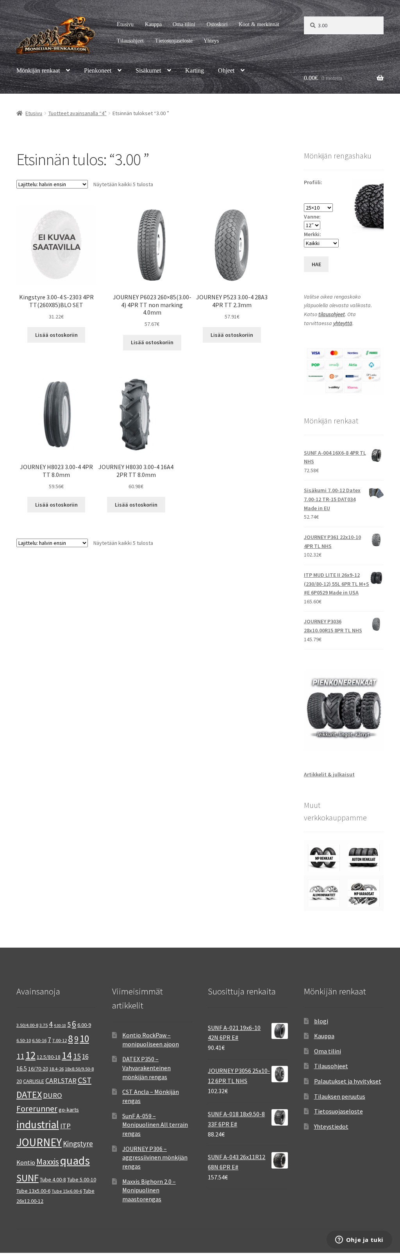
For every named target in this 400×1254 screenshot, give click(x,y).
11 (20, 1056)
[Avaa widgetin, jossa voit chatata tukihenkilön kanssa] (359, 1240)
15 (77, 1056)
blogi (321, 1021)
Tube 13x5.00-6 (33, 1190)
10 (84, 1038)
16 (85, 1056)
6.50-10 (23, 1040)
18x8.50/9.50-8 (79, 1069)
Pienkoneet (97, 70)
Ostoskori (217, 24)
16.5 (21, 1068)
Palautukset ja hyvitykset (347, 1081)
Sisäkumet (148, 70)
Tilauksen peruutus (339, 1096)
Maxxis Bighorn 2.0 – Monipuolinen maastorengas (149, 1190)
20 (19, 1081)
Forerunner (36, 1108)
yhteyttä (342, 323)
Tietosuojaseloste (174, 41)
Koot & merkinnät (259, 24)
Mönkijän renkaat (38, 70)
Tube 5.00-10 (81, 1179)
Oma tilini (184, 24)
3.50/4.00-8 (27, 1025)
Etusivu (125, 24)
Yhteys (211, 41)
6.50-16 (39, 1040)
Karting (194, 70)
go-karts (69, 1109)
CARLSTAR (61, 1080)
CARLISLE (33, 1081)
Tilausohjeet (130, 41)
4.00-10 (60, 1025)
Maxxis (47, 1161)
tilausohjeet (331, 314)
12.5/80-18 (49, 1056)
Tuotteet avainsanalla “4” (77, 113)
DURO (52, 1095)
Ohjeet (226, 70)
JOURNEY (39, 1142)
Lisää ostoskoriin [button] (56, 334)
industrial (37, 1124)
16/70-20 (38, 1068)
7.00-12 (59, 1040)
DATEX (29, 1095)
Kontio (25, 1162)
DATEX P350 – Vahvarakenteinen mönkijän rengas (146, 1067)
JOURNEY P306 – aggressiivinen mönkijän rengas (155, 1157)
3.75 (43, 1025)
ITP (65, 1125)
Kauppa (153, 24)
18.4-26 (56, 1069)
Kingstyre (78, 1143)
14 (67, 1055)
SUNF (27, 1178)
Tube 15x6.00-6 (67, 1191)
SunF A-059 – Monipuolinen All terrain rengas (155, 1124)
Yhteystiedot (331, 1126)
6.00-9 (84, 1024)
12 (30, 1055)
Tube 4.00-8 (53, 1179)
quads (75, 1160)
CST (84, 1080)
